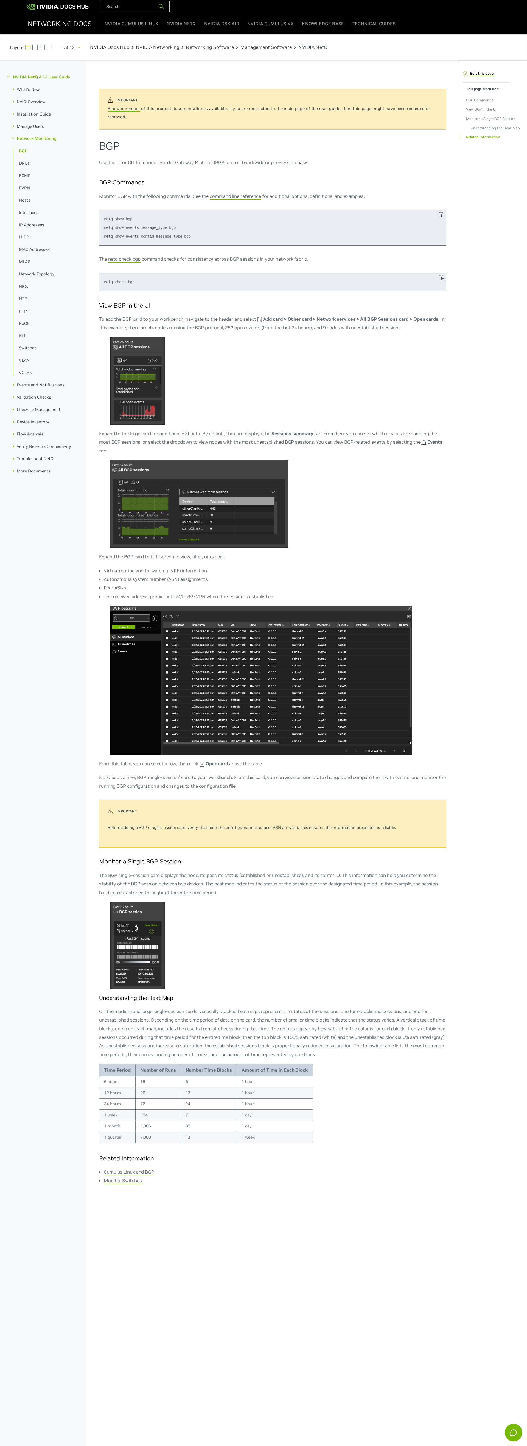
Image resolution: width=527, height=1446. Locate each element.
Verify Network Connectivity (44, 446)
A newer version (124, 108)
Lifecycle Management (38, 409)
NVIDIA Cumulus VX (270, 23)
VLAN (24, 360)
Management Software (266, 47)
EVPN (24, 187)
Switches (28, 347)
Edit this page (481, 73)
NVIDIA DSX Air (221, 23)
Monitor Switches (123, 1180)
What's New (28, 89)
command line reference (235, 196)
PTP (23, 310)
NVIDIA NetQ (181, 23)
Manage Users (30, 126)
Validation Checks (34, 397)
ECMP (25, 175)
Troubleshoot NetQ (35, 458)
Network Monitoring (37, 138)
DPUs (24, 163)
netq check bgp (124, 259)
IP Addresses (31, 224)
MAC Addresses (34, 249)
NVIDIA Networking (157, 47)
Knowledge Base (323, 23)
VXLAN (25, 372)
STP (23, 335)
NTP (23, 298)
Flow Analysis (30, 434)
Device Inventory (33, 421)
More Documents (34, 471)
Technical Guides (374, 23)
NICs (23, 286)
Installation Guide (34, 113)
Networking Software (210, 47)
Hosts (24, 199)
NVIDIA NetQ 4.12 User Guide (41, 77)
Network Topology (36, 274)
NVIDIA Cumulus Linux (131, 23)
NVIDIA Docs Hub (109, 47)
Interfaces (28, 212)
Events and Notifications (41, 384)
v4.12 (69, 47)
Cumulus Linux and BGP (129, 1172)
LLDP (24, 237)
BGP (23, 150)
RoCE (24, 323)
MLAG (25, 261)
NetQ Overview (31, 101)
